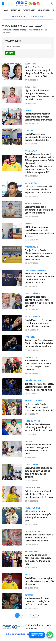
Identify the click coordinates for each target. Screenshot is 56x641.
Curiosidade (44, 10)
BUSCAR (9, 53)
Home (5, 10)
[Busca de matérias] (53, 4)
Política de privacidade (15, 634)
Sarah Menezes (36, 16)
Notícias (15, 10)
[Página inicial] (22, 3)
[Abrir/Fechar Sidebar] (3, 3)
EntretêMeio (29, 10)
